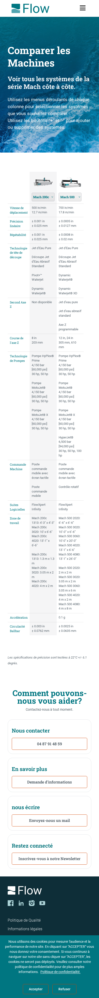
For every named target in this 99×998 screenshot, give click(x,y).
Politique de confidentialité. (60, 972)
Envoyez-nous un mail (49, 820)
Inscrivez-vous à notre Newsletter (49, 858)
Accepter (36, 989)
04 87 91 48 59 (49, 743)
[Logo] (49, 891)
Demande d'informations (49, 781)
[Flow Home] (30, 8)
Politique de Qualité (24, 920)
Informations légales (25, 929)
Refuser (64, 989)
